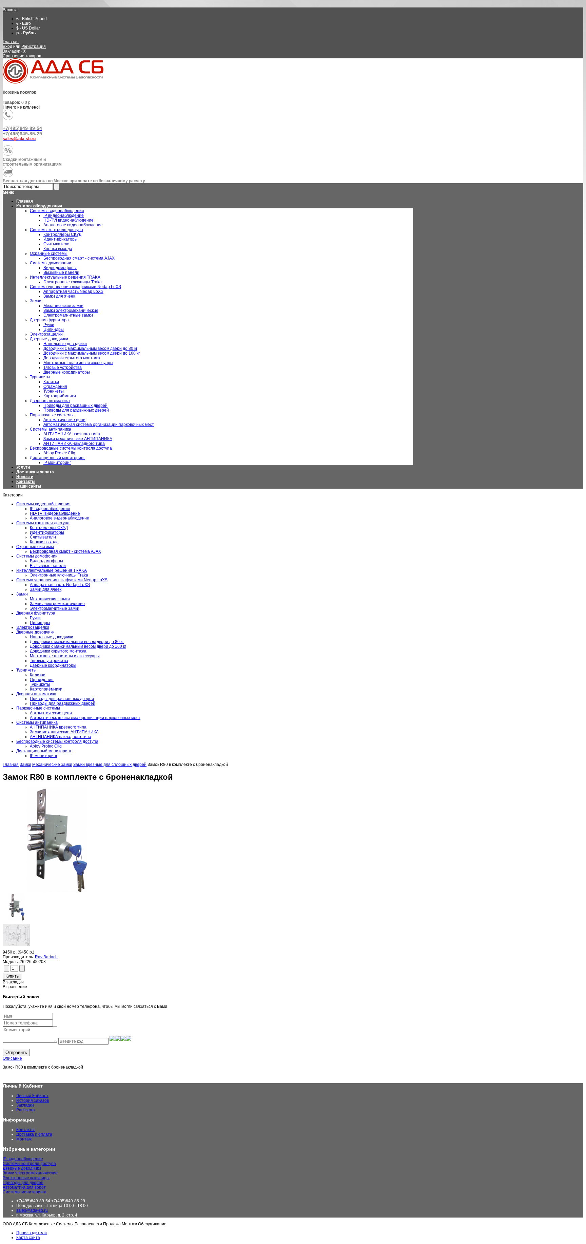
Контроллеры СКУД (49, 527)
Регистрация (33, 46)
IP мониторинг (43, 755)
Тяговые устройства (49, 660)
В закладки (13, 982)
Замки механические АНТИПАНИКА (64, 732)
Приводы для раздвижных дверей (62, 703)
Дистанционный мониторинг (43, 751)
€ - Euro (23, 23)
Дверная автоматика (36, 694)
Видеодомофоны (46, 561)
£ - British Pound (31, 18)
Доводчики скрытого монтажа (58, 651)
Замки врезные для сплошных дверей (109, 764)
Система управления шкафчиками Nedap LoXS (62, 580)
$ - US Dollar (28, 28)
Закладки (25, 1105)
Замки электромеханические (57, 603)
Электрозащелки (32, 627)
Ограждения (42, 679)
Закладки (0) (14, 51)
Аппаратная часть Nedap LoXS (60, 584)
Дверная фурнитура (35, 613)
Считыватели (43, 537)
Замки (22, 594)
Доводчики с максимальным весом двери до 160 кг (78, 646)
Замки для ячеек (45, 589)
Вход (7, 46)
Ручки (35, 618)
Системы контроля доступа (43, 523)
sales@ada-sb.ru (32, 1210)
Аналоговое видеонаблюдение (59, 518)
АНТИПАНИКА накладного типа (60, 736)
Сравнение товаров (22, 56)
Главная (11, 41)
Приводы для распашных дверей (62, 698)
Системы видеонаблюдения (43, 504)
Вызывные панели (48, 565)
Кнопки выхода (44, 542)
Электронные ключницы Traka (59, 575)
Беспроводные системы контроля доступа (57, 741)
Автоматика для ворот (24, 1187)
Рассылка (25, 1110)
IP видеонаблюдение (50, 508)
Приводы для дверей (23, 1182)
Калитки (37, 675)
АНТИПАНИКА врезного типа (58, 727)
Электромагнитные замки (54, 608)
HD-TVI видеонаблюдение (55, 513)
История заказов (32, 1100)
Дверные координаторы (53, 665)
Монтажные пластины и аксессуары (65, 656)
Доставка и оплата (35, 472)
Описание (12, 1058)
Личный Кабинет (32, 1095)
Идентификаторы (47, 532)
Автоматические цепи (51, 713)
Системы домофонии (37, 556)
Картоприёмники (46, 689)
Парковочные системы (38, 708)
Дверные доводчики (35, 632)
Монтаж (24, 1139)
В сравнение (15, 986)
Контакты (25, 481)
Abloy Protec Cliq (46, 746)
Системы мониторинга (24, 1192)
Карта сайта (28, 1237)
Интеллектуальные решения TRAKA (51, 570)
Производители (31, 1232)
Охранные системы (35, 546)
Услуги (23, 467)
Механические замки (50, 599)
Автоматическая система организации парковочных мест (85, 717)
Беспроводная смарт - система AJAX (65, 551)
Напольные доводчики (51, 637)
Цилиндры (40, 622)
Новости (24, 476)
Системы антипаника (37, 722)
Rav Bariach (46, 957)
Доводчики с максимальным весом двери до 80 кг (77, 641)
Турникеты (26, 670)
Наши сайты (28, 486)
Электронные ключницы (26, 1177)
